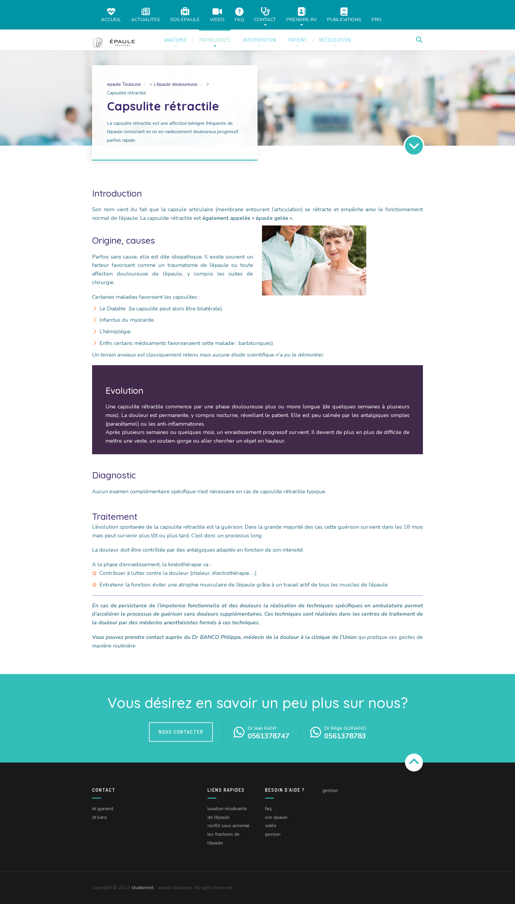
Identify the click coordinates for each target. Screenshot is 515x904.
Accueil (111, 19)
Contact (265, 19)
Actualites (145, 19)
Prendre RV (301, 19)
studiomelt (142, 887)
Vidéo (270, 825)
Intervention (259, 40)
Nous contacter (181, 732)
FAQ (239, 19)
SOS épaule (185, 19)
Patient (297, 40)
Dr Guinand (102, 808)
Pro (376, 19)
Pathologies (215, 40)
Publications (344, 19)
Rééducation (335, 40)
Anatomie (175, 40)
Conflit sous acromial (228, 825)
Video (217, 19)
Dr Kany (99, 817)
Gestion (272, 834)
